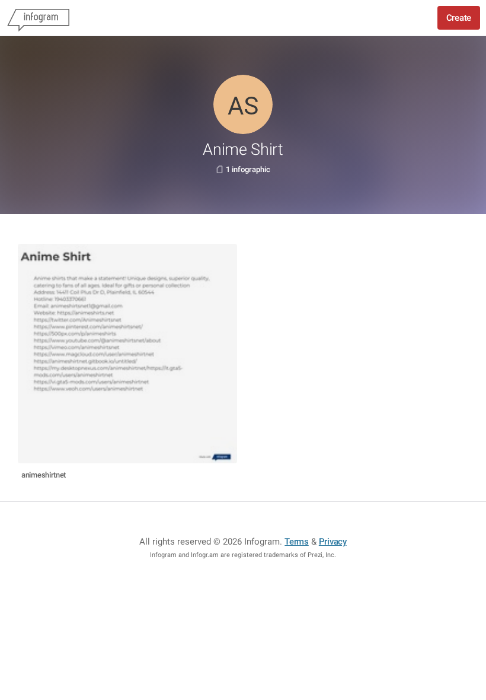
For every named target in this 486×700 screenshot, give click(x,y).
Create (458, 17)
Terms (296, 541)
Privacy (333, 541)
